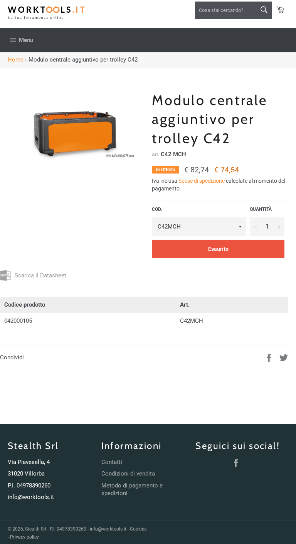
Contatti (111, 462)
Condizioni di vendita (128, 473)
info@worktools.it (31, 497)
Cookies (138, 529)
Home (16, 59)
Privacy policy (24, 537)
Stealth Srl (35, 529)
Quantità (261, 209)
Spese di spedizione (201, 181)
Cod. (157, 209)
